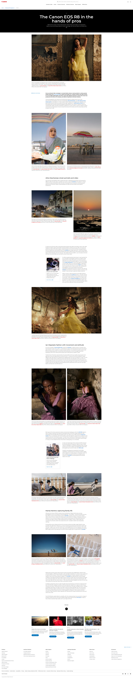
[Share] (66, 609)
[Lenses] (56, 4)
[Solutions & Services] (74, 4)
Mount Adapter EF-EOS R (60, 169)
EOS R (97, 559)
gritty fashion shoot (78, 103)
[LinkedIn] (125, 673)
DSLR (79, 264)
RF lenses (79, 597)
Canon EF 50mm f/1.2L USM (46, 169)
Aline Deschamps (71, 100)
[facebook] (122, 673)
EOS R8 (73, 181)
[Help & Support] (81, 4)
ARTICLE (50, 627)
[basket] (130, 2)
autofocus (74, 274)
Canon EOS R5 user (58, 347)
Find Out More (35, 635)
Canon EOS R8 (43, 85)
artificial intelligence (75, 278)
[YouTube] (130, 673)
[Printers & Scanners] (65, 4)
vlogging (93, 235)
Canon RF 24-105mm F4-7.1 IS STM (75, 168)
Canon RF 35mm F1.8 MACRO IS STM (86, 501)
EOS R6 (83, 529)
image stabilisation (68, 262)
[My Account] (128, 2)
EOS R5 (66, 250)
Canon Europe (4, 673)
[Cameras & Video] (52, 4)
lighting (41, 423)
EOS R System (97, 558)
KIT (66, 13)
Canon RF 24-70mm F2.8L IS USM (54, 85)
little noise (81, 447)
